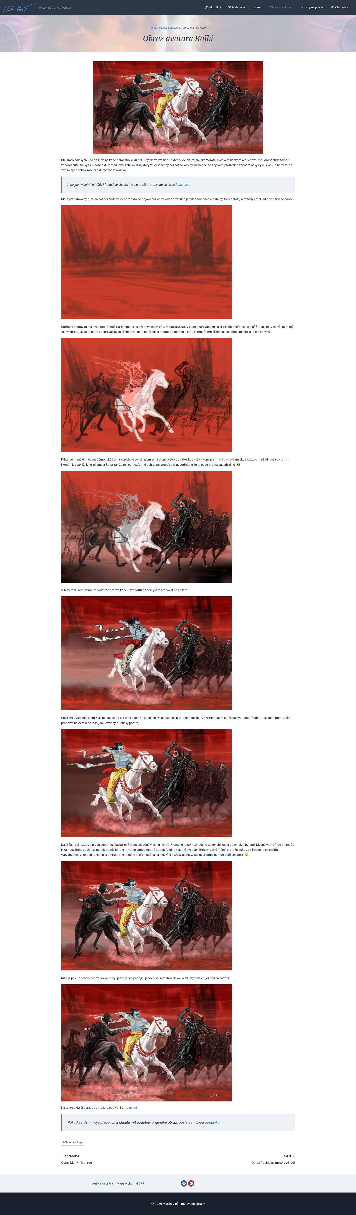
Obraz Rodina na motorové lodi (273, 1159)
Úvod (153, 27)
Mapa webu (125, 1183)
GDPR (140, 1183)
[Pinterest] (191, 1183)
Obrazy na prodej (312, 7)
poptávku (212, 1122)
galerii (133, 1107)
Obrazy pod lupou (282, 7)
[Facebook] (184, 1183)
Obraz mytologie (73, 1142)
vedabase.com (182, 185)
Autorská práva (102, 1183)
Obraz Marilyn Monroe (76, 1159)
